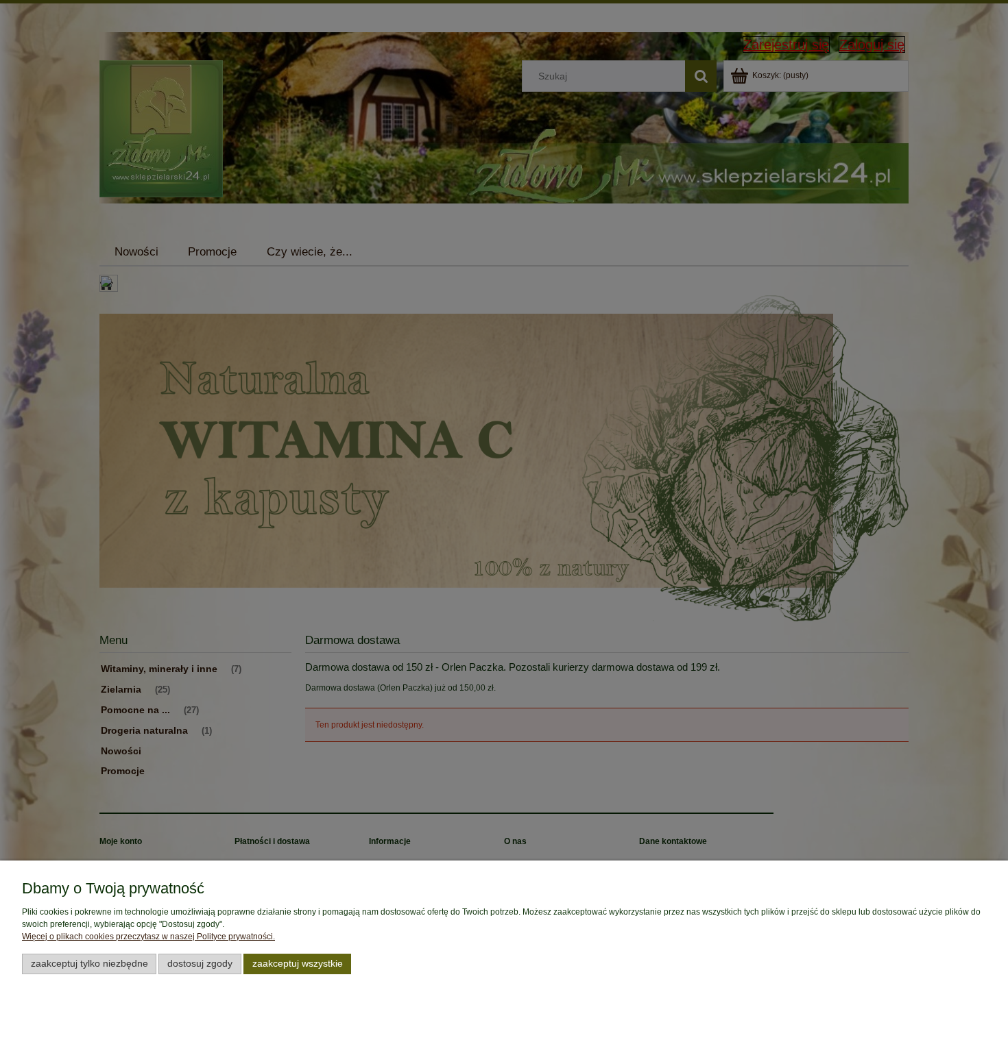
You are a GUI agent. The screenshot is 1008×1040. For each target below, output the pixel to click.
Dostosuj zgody (199, 963)
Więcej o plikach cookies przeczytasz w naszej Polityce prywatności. (148, 936)
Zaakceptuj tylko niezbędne (89, 963)
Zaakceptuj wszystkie (297, 963)
